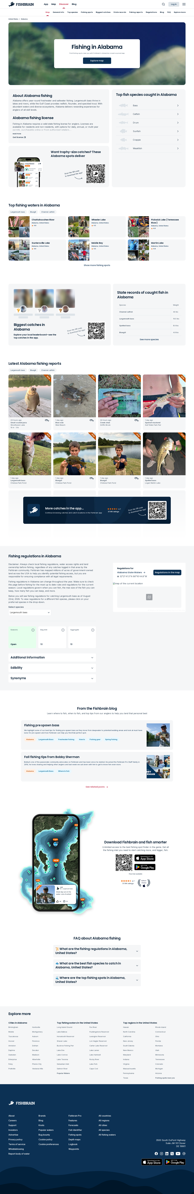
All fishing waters (107, 1134)
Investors (13, 1130)
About (11, 1115)
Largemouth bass (18, 212)
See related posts (95, 786)
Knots (41, 1125)
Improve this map (178, 610)
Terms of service (16, 1144)
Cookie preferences (49, 1144)
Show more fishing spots (97, 265)
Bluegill (33, 212)
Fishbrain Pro (74, 1115)
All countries (105, 1115)
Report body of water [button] (19, 1153)
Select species (16, 607)
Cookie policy (45, 1139)
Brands (42, 1115)
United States (13, 19)
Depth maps (74, 1139)
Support (12, 1125)
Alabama (30, 739)
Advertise (13, 1134)
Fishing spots (74, 1134)
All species (104, 1130)
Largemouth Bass (46, 739)
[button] (22, 637)
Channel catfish (48, 212)
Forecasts (73, 1125)
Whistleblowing (16, 1149)
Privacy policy (15, 1139)
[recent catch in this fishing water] (29, 402)
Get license (18, 137)
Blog (41, 1120)
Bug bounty (44, 1134)
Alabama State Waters (129, 572)
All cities (103, 1125)
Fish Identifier (75, 1130)
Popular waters (46, 1130)
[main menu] (184, 4)
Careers (12, 1120)
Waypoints (73, 1149)
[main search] (163, 4)
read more (17, 134)
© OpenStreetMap (164, 610)
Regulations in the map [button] (167, 572)
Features (72, 1120)
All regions (104, 1120)
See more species (149, 339)
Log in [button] (174, 4)
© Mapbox (152, 610)
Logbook (72, 1144)
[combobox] (10, 612)
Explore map (97, 60)
